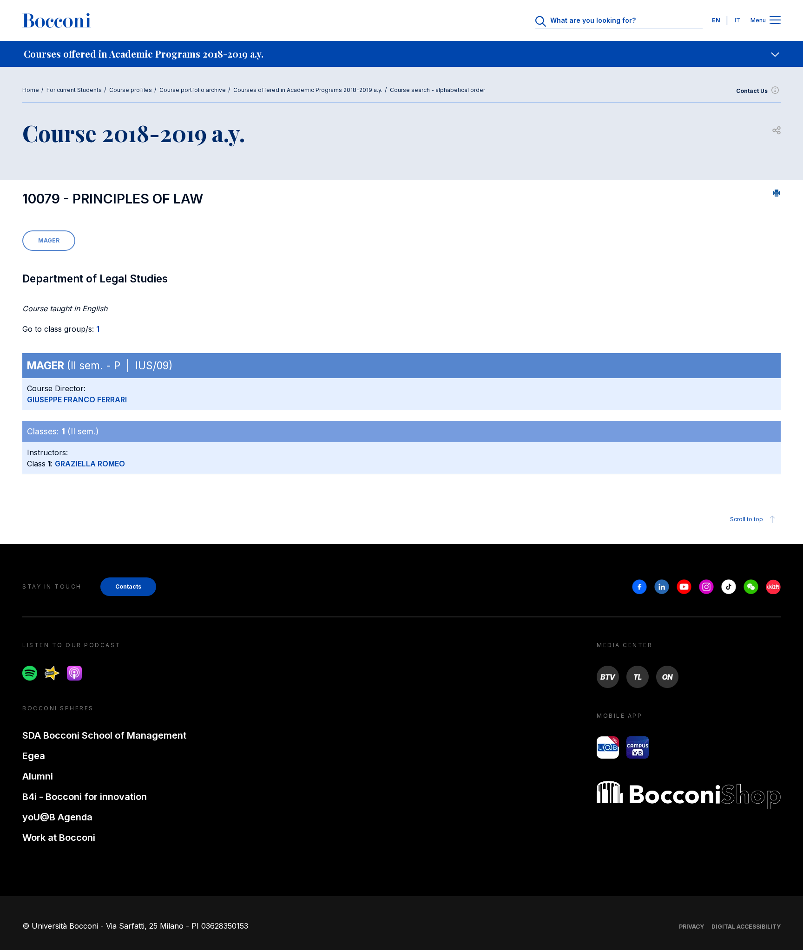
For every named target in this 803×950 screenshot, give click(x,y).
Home (30, 89)
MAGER (48, 240)
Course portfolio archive (192, 89)
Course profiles (130, 89)
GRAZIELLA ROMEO (90, 463)
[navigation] (401, 54)
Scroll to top (746, 519)
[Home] (56, 20)
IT (737, 20)
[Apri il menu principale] (775, 20)
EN (716, 20)
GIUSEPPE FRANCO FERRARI (77, 399)
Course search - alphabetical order (437, 89)
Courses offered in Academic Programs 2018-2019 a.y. (307, 89)
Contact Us (752, 90)
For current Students (74, 89)
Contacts (128, 586)
